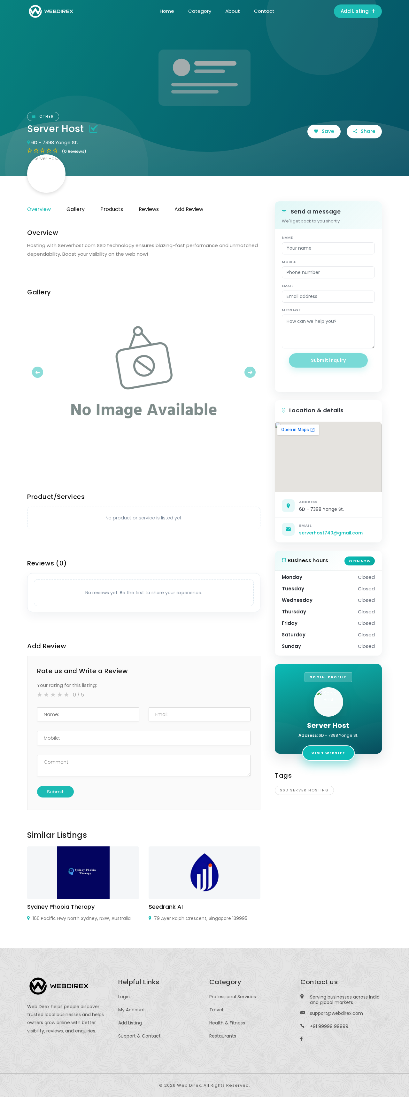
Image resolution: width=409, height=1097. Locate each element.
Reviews (149, 209)
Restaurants (222, 1036)
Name (287, 237)
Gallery (75, 209)
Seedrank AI (166, 907)
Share (367, 131)
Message (291, 310)
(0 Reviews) (74, 151)
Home (167, 11)
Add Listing (355, 11)
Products (111, 209)
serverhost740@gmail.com (331, 533)
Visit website (328, 753)
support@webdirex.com (336, 1013)
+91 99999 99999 (329, 1026)
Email (287, 285)
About (232, 11)
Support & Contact (139, 1036)
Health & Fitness (227, 1023)
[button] (44, 372)
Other (46, 116)
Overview (39, 209)
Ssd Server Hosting (304, 790)
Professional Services (232, 996)
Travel (216, 1010)
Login (124, 996)
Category (199, 11)
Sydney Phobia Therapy (61, 907)
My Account (131, 1010)
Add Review (188, 209)
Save (327, 131)
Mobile (289, 261)
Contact (264, 11)
